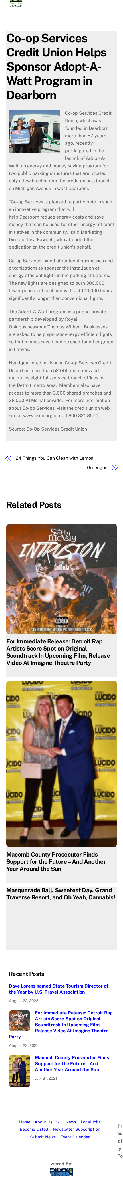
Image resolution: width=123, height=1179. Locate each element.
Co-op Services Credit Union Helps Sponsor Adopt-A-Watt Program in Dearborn (56, 66)
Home (24, 1121)
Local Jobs (91, 1121)
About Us (43, 1121)
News (71, 1121)
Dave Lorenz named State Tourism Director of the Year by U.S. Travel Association (58, 989)
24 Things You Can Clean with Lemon (54, 458)
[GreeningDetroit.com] (16, 4)
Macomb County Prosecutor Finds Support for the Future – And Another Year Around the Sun (56, 861)
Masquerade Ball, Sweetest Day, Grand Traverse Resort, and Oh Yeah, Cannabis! (60, 894)
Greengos (97, 467)
